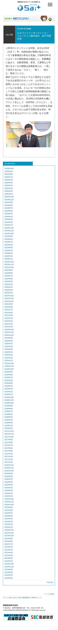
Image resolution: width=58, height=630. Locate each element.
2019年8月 (9, 375)
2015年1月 (9, 527)
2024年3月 (9, 219)
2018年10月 (9, 403)
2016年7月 (9, 479)
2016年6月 (9, 482)
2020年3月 (9, 355)
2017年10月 (9, 437)
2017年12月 (9, 431)
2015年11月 (9, 502)
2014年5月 (9, 550)
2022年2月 (9, 290)
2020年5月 (9, 349)
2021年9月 (9, 304)
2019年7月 (9, 378)
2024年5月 (9, 214)
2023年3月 (9, 253)
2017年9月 (9, 440)
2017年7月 (9, 445)
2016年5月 (9, 485)
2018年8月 (9, 409)
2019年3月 (9, 389)
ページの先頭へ (50, 594)
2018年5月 (9, 417)
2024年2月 (9, 222)
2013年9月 (9, 570)
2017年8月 (9, 442)
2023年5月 (9, 248)
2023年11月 (9, 231)
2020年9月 (9, 338)
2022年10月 (9, 267)
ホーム (5, 597)
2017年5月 (9, 451)
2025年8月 (9, 174)
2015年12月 (9, 499)
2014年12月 (9, 530)
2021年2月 (9, 324)
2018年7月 (9, 411)
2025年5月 (9, 183)
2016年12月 (9, 465)
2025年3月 (9, 188)
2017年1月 (9, 462)
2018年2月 (9, 426)
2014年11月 (9, 533)
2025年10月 (9, 169)
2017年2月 (9, 459)
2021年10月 (9, 301)
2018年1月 (9, 428)
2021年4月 (9, 318)
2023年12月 (9, 228)
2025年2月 (9, 191)
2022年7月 (9, 276)
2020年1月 (9, 361)
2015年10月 (9, 505)
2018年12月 (9, 397)
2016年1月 (9, 496)
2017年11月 (9, 434)
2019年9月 (9, 372)
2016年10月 (9, 471)
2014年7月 (9, 544)
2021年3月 (9, 321)
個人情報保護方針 (24, 597)
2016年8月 (9, 476)
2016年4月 (9, 488)
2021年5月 (9, 315)
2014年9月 (9, 538)
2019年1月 (9, 394)
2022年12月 (9, 262)
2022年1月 (9, 293)
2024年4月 (9, 217)
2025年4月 (9, 186)
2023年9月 (9, 236)
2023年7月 (9, 242)
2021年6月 (9, 313)
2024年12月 (9, 197)
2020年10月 (9, 335)
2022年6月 (9, 279)
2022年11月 (9, 265)
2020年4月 (9, 352)
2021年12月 (9, 296)
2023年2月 (9, 256)
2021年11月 (9, 298)
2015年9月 (9, 507)
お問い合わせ (13, 597)
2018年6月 (9, 414)
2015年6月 (9, 516)
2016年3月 (9, 490)
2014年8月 (9, 541)
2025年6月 (9, 180)
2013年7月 (9, 575)
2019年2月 (9, 392)
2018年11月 (9, 400)
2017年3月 (9, 457)
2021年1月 (9, 327)
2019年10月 (9, 369)
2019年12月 (9, 363)
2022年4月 (9, 284)
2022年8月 (9, 273)
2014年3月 (9, 555)
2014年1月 (9, 561)
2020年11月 (9, 332)
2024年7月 (9, 208)
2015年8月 (9, 510)
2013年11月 (9, 567)
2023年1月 (9, 259)
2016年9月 (9, 474)
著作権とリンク (37, 597)
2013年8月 (9, 572)
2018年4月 (9, 420)
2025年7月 (9, 177)
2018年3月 (9, 423)
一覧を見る (49, 582)
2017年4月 (9, 454)
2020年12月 (9, 330)
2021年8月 (9, 307)
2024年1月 (9, 225)
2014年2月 (9, 558)
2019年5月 (9, 383)
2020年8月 (9, 341)
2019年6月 (9, 380)
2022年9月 (9, 270)
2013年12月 (9, 564)
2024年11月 (9, 200)
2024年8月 (9, 205)
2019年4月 (9, 386)
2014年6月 (9, 547)
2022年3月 (9, 287)
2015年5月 (9, 519)
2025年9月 (9, 171)
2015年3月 (9, 522)
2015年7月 (9, 513)
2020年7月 (9, 344)
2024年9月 (9, 202)
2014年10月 (9, 536)
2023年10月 (9, 234)
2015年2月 (9, 524)
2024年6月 (9, 211)
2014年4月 (9, 553)
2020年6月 (9, 346)
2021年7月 (9, 310)
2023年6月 (9, 245)
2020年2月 (9, 358)
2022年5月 (9, 282)
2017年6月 (9, 448)
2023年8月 (9, 239)
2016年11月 (9, 468)
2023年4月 (9, 250)
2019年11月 (9, 366)
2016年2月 (9, 493)
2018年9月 (9, 406)
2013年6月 (9, 578)
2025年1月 (9, 194)
